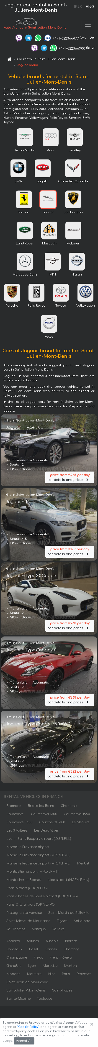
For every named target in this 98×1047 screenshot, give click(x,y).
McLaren (73, 243)
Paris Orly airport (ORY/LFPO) (31, 904)
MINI (52, 274)
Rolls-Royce (36, 305)
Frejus (38, 957)
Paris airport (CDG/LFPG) (27, 888)
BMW (18, 181)
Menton (70, 965)
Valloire (58, 929)
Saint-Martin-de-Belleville (68, 912)
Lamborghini (73, 212)
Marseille (50, 965)
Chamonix (69, 806)
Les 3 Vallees (16, 830)
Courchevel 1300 (44, 814)
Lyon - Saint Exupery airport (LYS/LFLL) (38, 838)
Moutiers (34, 974)
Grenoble (13, 965)
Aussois (52, 941)
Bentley (75, 150)
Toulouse (44, 998)
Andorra (13, 941)
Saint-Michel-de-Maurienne (28, 921)
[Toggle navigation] (88, 24)
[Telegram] (28, 37)
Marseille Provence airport (27, 847)
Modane (13, 974)
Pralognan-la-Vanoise (24, 912)
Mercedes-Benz (25, 274)
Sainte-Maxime (18, 998)
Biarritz (71, 941)
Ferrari (24, 212)
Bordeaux (14, 949)
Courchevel (15, 814)
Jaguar (48, 212)
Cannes (51, 949)
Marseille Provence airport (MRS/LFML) (38, 855)
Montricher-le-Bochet (23, 880)
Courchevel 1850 (52, 822)
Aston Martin (25, 150)
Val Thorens (16, 929)
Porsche (12, 305)
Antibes (33, 941)
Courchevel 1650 (19, 822)
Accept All (24, 1041)
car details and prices (68, 477)
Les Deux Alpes (46, 830)
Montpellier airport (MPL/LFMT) (32, 871)
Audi (50, 150)
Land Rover (25, 243)
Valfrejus (39, 929)
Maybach (49, 243)
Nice (51, 974)
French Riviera (61, 957)
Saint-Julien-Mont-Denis (26, 990)
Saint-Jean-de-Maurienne (27, 982)
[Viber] (19, 37)
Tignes (62, 921)
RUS (78, 7)
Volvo (49, 336)
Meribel (83, 863)
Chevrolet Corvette (73, 181)
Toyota (60, 305)
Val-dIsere (82, 921)
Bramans (13, 806)
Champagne (16, 957)
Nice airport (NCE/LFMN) (68, 880)
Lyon (32, 965)
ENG (90, 7)
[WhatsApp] (38, 37)
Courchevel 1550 (77, 814)
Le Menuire (80, 822)
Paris (66, 974)
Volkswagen (85, 305)
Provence (84, 974)
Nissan (77, 274)
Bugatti (42, 181)
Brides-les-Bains (41, 806)
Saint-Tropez (62, 990)
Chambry (71, 949)
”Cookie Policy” (28, 1026)
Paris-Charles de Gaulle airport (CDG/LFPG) (42, 896)
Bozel (33, 949)
